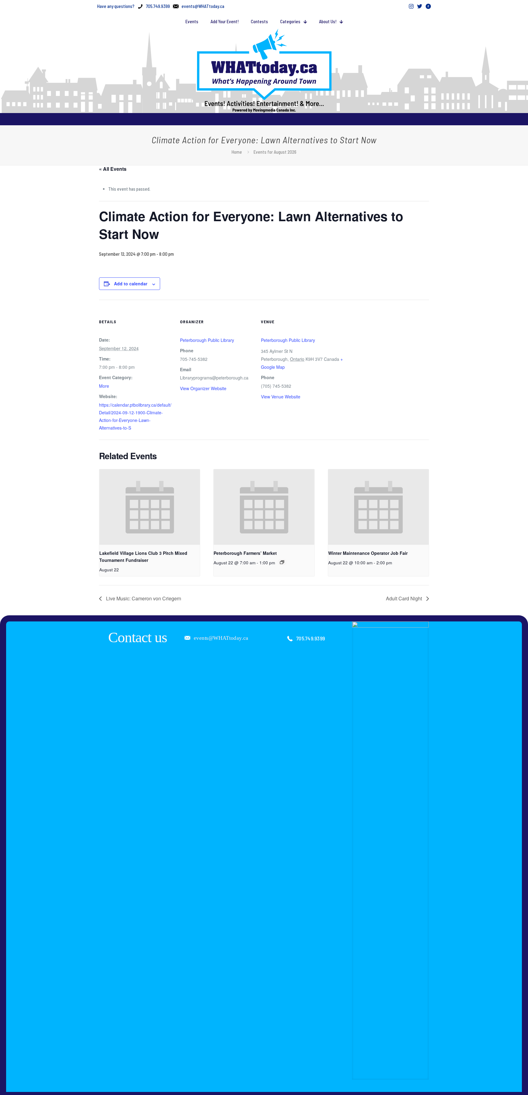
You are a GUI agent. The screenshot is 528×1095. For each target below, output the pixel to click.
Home (237, 152)
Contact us (137, 637)
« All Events (113, 168)
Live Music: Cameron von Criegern (143, 598)
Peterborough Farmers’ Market (245, 553)
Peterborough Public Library (207, 340)
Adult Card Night (404, 598)
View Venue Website (280, 397)
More (104, 386)
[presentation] (149, 507)
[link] (390, 850)
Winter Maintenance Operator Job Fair (368, 553)
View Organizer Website (203, 388)
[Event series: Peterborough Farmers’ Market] (282, 562)
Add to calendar (130, 283)
